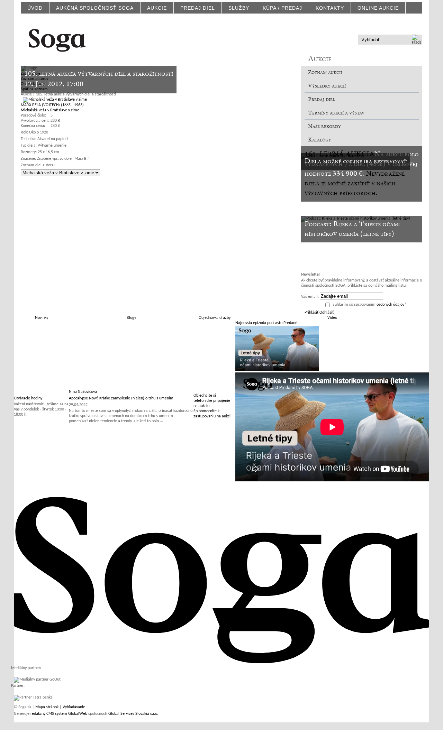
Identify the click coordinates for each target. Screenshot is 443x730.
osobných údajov (390, 305)
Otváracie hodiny (28, 398)
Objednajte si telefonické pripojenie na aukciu (211, 401)
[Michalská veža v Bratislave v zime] (54, 100)
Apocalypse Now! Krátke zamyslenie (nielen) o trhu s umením (121, 398)
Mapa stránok (46, 707)
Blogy (131, 318)
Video (332, 318)
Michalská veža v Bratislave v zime (50, 110)
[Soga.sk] (57, 39)
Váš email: (310, 297)
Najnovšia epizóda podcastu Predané (266, 323)
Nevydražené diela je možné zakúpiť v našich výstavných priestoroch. (355, 183)
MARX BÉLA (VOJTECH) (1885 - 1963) (52, 105)
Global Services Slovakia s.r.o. (133, 714)
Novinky (41, 318)
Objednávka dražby (214, 318)
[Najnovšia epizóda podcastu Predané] (277, 370)
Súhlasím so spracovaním (369, 305)
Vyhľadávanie (74, 707)
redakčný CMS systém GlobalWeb (58, 714)
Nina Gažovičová (83, 392)
